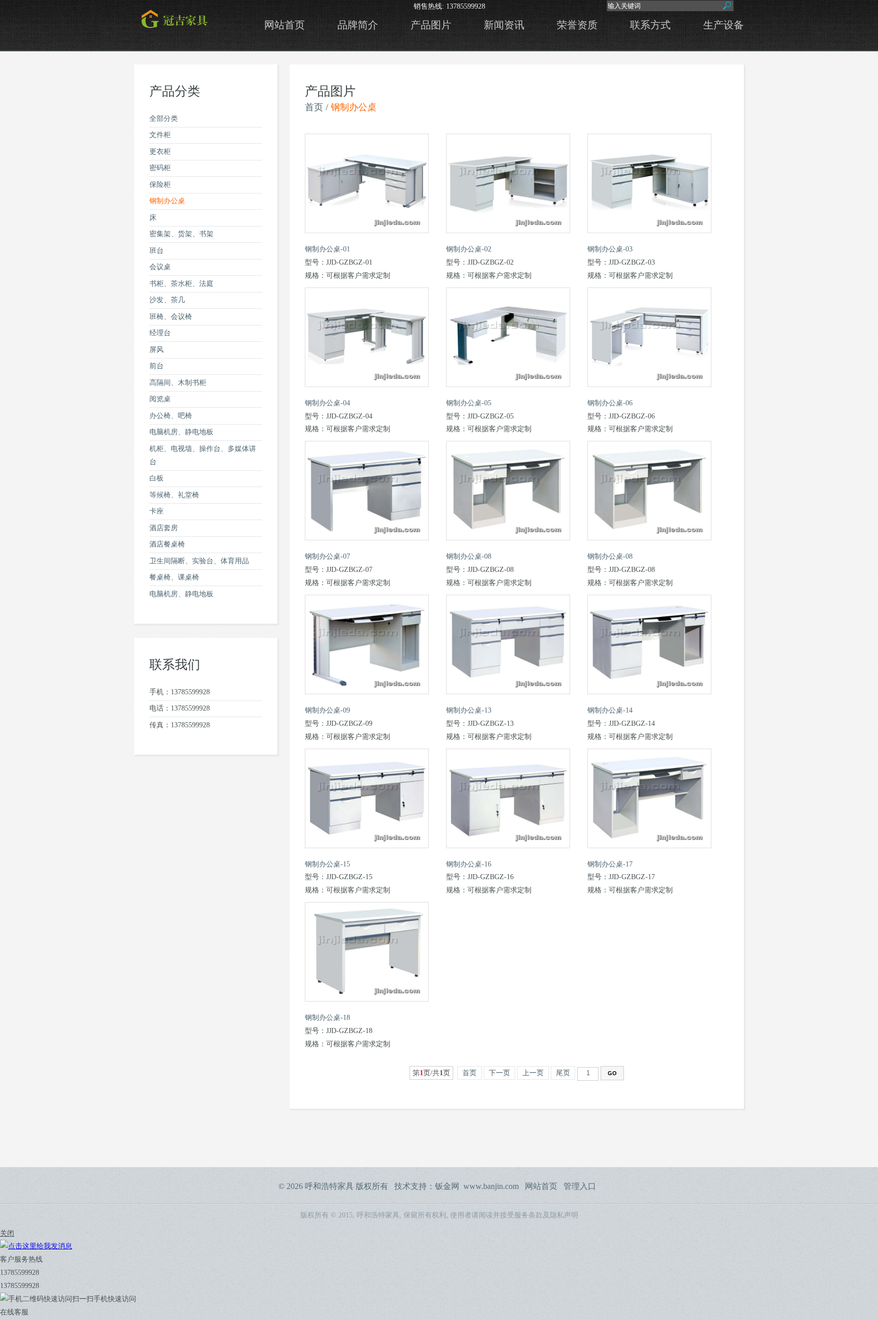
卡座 (156, 511)
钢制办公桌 (167, 201)
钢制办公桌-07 (327, 556)
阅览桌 (160, 399)
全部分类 (163, 118)
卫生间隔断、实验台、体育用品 (199, 561)
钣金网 (447, 1186)
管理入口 (579, 1186)
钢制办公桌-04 (327, 403)
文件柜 (160, 135)
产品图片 (431, 25)
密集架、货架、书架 (181, 234)
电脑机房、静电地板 (181, 432)
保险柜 (160, 184)
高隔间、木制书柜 (177, 383)
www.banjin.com (491, 1186)
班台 (156, 250)
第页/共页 (431, 1073)
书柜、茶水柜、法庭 (181, 283)
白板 (156, 478)
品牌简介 (357, 25)
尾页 (563, 1073)
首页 (314, 107)
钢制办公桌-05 (468, 403)
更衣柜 (160, 151)
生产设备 (723, 25)
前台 (156, 366)
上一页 (533, 1073)
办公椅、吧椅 (170, 416)
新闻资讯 (504, 25)
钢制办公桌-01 (327, 249)
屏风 (156, 349)
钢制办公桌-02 (468, 249)
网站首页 (284, 25)
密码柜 (160, 168)
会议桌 (160, 267)
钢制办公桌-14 (610, 710)
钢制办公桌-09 (327, 710)
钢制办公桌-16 (468, 864)
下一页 (499, 1073)
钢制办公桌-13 (468, 710)
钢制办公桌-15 (327, 864)
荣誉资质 (577, 25)
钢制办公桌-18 (327, 1017)
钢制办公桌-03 (610, 249)
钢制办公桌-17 (610, 864)
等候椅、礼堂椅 (174, 495)
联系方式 (650, 25)
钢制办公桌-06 (610, 403)
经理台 (160, 333)
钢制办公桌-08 (468, 556)
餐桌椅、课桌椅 (174, 577)
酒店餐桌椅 (167, 544)
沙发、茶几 (167, 300)
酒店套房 (163, 528)
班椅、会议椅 (170, 316)
